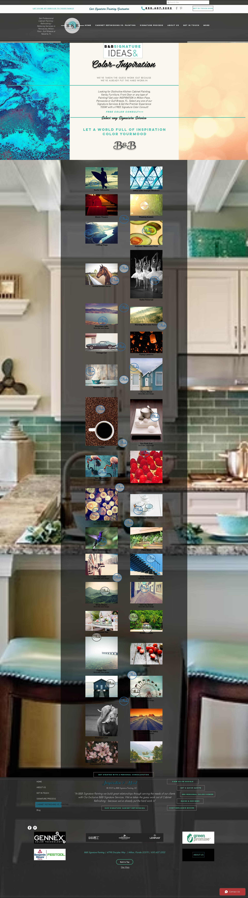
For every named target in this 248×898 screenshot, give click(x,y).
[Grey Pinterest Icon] (181, 8)
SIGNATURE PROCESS (46, 799)
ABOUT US (41, 787)
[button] (182, 808)
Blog (38, 810)
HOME (39, 782)
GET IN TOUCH (43, 793)
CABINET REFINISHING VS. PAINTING (49, 804)
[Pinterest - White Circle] (35, 828)
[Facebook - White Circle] (30, 828)
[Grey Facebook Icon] (176, 8)
